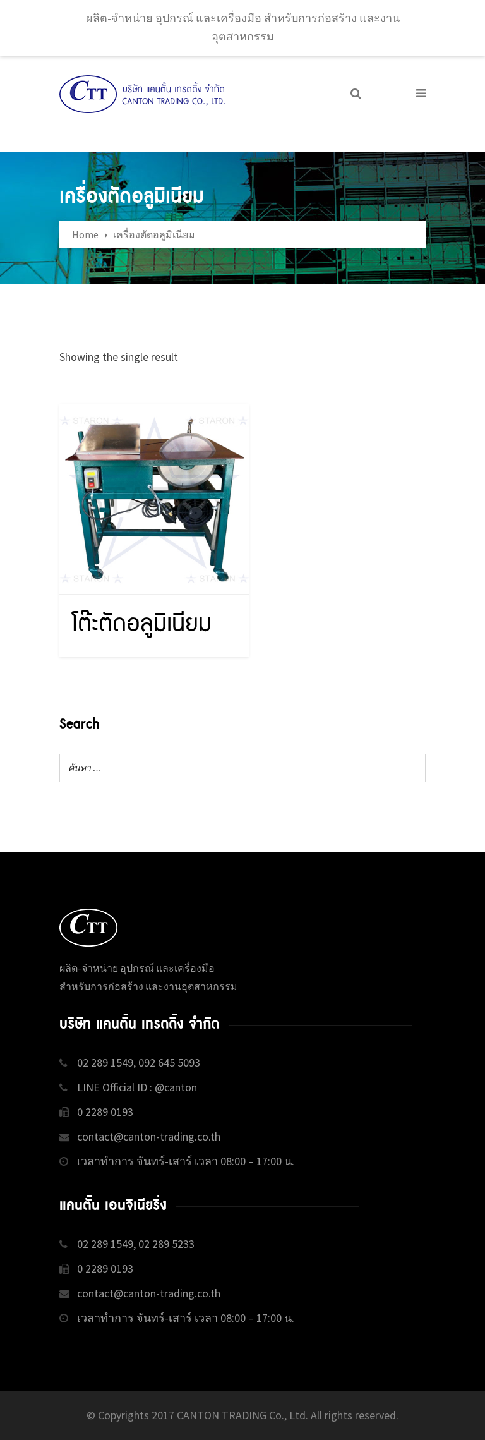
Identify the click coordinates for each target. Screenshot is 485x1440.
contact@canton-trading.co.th (148, 1136)
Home (85, 234)
